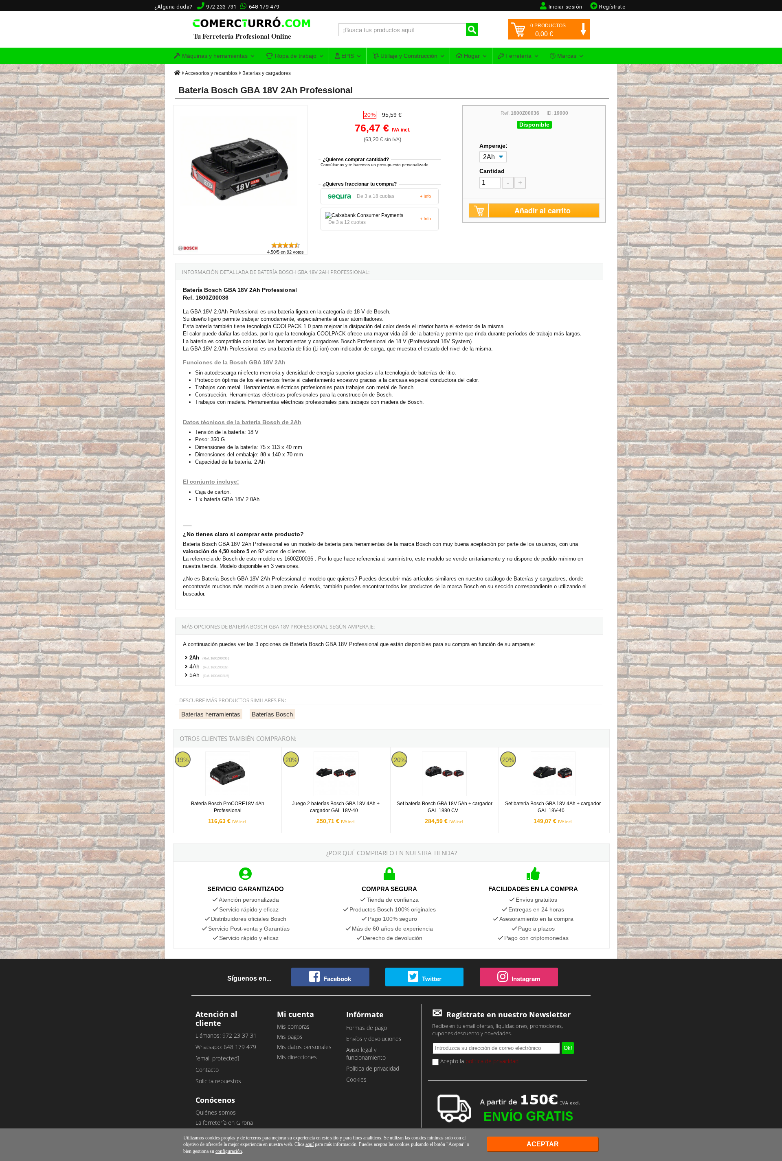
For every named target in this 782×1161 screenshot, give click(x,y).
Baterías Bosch (272, 714)
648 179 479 (264, 7)
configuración (228, 1151)
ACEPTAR (543, 1144)
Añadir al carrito (542, 210)
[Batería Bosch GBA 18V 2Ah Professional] (241, 237)
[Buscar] (472, 29)
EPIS (347, 56)
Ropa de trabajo (294, 56)
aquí (309, 1144)
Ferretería (518, 56)
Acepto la (478, 1061)
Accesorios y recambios (211, 73)
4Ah (208, 666)
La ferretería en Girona (224, 1122)
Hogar (471, 56)
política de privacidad (492, 1061)
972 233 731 (221, 7)
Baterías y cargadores (266, 73)
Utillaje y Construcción (408, 56)
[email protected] (217, 1058)
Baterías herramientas (210, 714)
